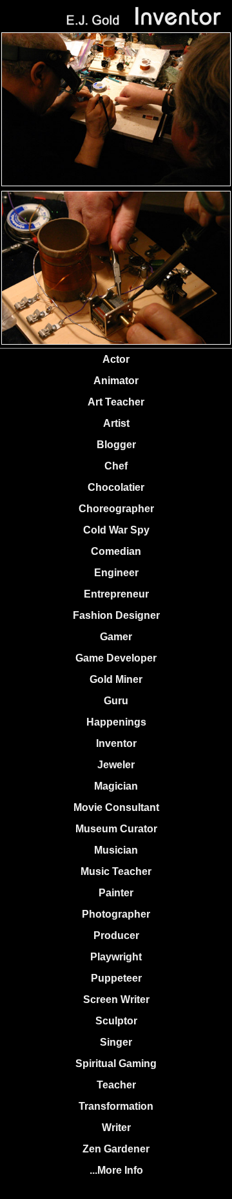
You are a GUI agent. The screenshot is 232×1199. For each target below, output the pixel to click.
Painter (116, 892)
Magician (116, 786)
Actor (116, 359)
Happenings (116, 722)
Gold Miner (116, 679)
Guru (116, 700)
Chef (116, 465)
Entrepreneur (116, 594)
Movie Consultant (116, 807)
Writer (116, 1127)
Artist (116, 423)
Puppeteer (116, 978)
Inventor (116, 743)
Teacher (116, 1084)
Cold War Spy (116, 529)
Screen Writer (116, 999)
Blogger (116, 444)
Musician (116, 850)
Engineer (116, 572)
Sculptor (116, 1020)
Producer (116, 935)
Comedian (116, 551)
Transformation (116, 1106)
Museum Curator (116, 828)
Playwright (116, 956)
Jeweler (116, 764)
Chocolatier (116, 487)
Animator (116, 380)
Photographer (116, 914)
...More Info (116, 1170)
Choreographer (116, 508)
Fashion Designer (116, 615)
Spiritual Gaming (116, 1063)
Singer (116, 1042)
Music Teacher (116, 871)
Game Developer (116, 658)
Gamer (116, 636)
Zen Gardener (116, 1148)
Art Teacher (116, 401)
